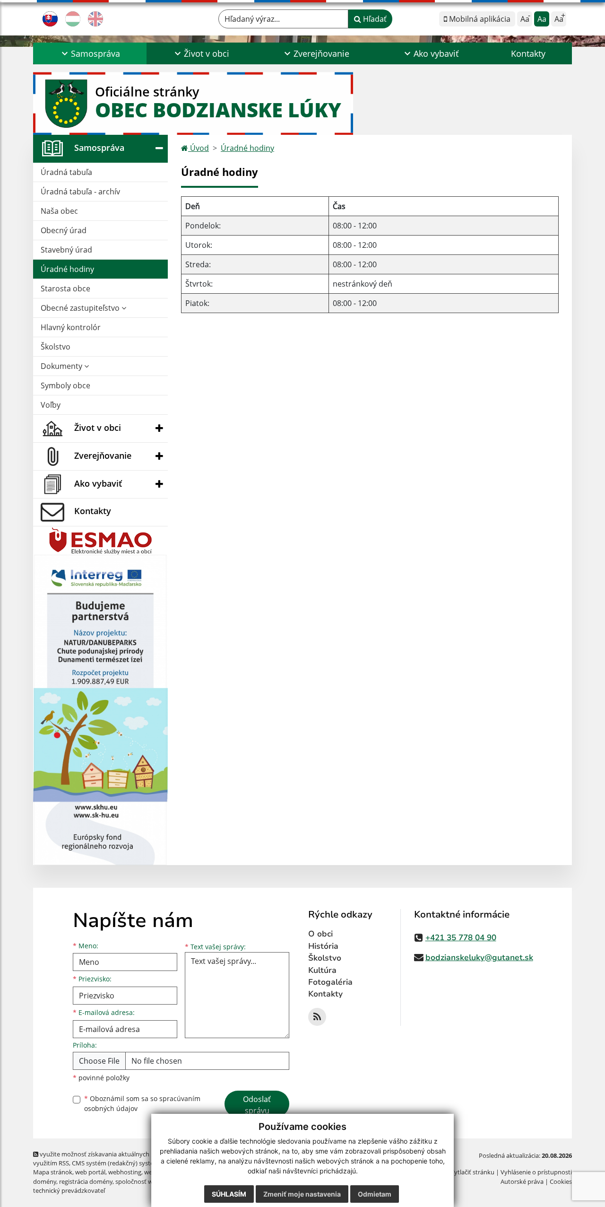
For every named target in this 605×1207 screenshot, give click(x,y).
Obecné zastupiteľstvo (81, 308)
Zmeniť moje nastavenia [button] (302, 1194)
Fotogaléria (330, 982)
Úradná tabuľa (66, 172)
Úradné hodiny (67, 269)
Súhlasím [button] (229, 1194)
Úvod (198, 148)
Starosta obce (65, 288)
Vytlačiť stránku (472, 1172)
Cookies (561, 1181)
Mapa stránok (52, 1172)
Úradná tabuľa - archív (80, 191)
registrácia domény (85, 1181)
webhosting (124, 1172)
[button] (90, 53)
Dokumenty (62, 366)
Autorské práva (522, 1181)
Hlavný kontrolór (71, 327)
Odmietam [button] (374, 1194)
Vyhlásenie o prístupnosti (536, 1172)
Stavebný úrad (66, 250)
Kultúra (322, 970)
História (323, 946)
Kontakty (528, 53)
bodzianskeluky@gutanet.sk (479, 957)
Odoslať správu (257, 1105)
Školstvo (55, 346)
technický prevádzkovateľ (69, 1190)
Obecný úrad (63, 230)
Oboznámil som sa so (142, 1103)
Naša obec (59, 211)
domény (44, 1181)
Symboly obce (65, 385)
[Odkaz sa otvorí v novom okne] (317, 1017)
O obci (320, 933)
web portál (90, 1172)
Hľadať (374, 19)
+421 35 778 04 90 (460, 937)
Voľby (50, 405)
